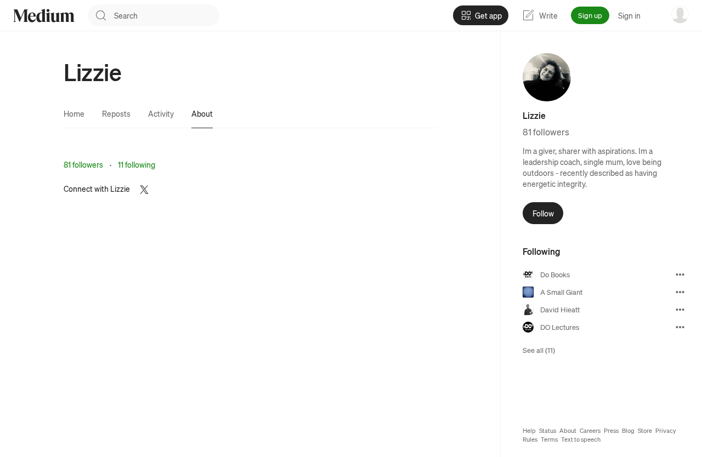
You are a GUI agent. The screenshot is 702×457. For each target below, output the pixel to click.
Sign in (629, 15)
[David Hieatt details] (680, 309)
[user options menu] (680, 14)
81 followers (83, 164)
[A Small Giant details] (680, 292)
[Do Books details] (680, 274)
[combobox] (166, 15)
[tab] (74, 113)
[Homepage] (44, 15)
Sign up (590, 15)
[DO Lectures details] (680, 327)
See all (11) (539, 350)
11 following (136, 164)
